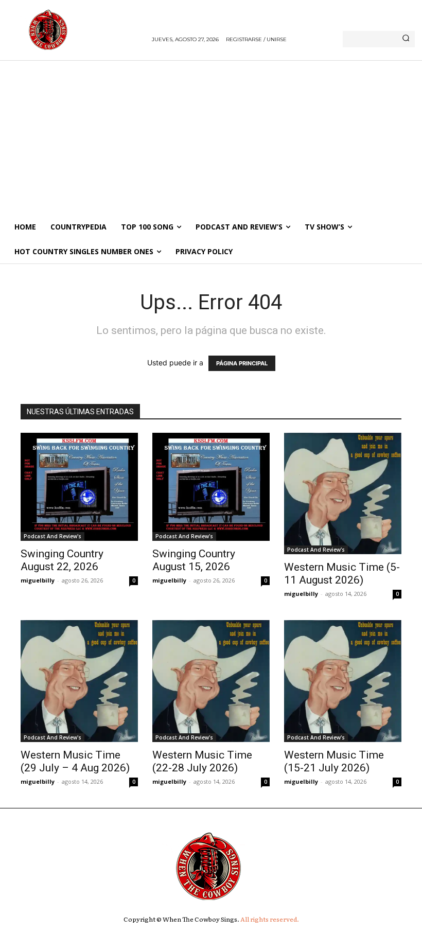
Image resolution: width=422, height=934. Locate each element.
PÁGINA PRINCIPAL (242, 363)
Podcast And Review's (52, 536)
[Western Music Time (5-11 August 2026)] (342, 494)
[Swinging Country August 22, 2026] (79, 487)
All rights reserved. (269, 919)
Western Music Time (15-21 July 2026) (334, 761)
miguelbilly (38, 580)
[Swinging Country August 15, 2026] (211, 487)
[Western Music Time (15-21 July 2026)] (342, 681)
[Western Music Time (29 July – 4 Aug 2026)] (79, 681)
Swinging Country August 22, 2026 (62, 560)
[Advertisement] (211, 137)
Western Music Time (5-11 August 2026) (342, 573)
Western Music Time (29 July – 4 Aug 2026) (75, 761)
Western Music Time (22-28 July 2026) (202, 761)
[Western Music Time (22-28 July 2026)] (211, 681)
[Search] (406, 39)
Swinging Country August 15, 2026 (193, 560)
